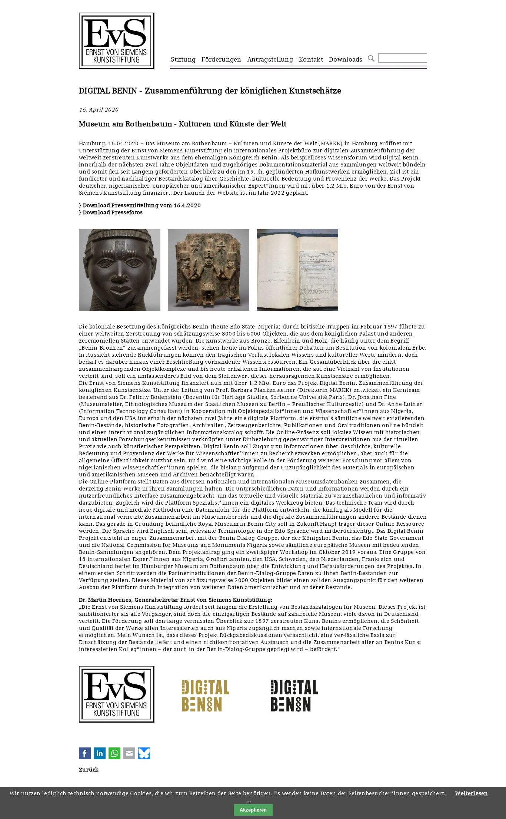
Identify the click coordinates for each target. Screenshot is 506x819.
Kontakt (311, 59)
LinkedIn (100, 753)
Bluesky (144, 753)
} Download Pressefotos (111, 212)
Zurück (89, 769)
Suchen (370, 58)
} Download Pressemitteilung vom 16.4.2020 (140, 205)
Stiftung (183, 59)
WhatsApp (114, 753)
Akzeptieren (253, 810)
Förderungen (221, 59)
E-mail (129, 753)
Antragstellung (270, 59)
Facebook (85, 753)
